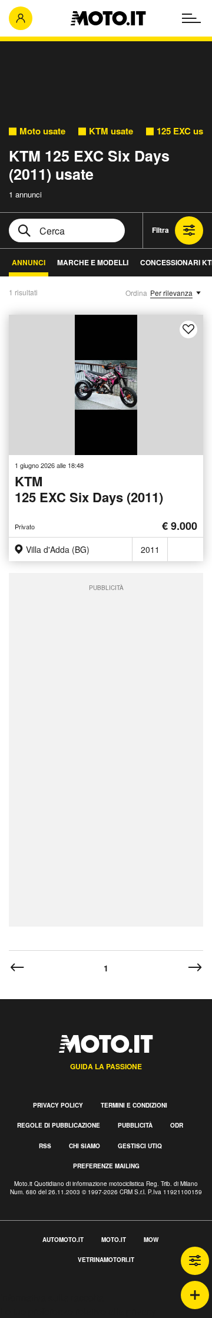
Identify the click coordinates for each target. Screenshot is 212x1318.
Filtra (160, 230)
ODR (176, 1125)
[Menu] (191, 18)
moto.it (113, 1239)
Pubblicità (135, 1125)
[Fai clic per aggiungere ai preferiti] (188, 329)
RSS (45, 1146)
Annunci (28, 262)
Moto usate (42, 131)
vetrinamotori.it (106, 1260)
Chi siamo (84, 1146)
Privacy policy (58, 1105)
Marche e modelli (92, 262)
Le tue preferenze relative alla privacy (78, 1311)
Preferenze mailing (106, 1166)
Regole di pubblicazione (58, 1125)
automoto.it (63, 1239)
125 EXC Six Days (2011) (89, 490)
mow (151, 1239)
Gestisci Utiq (140, 1146)
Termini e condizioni (134, 1105)
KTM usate (111, 131)
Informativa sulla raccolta (52, 1297)
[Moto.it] (108, 18)
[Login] (20, 18)
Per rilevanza (171, 293)
